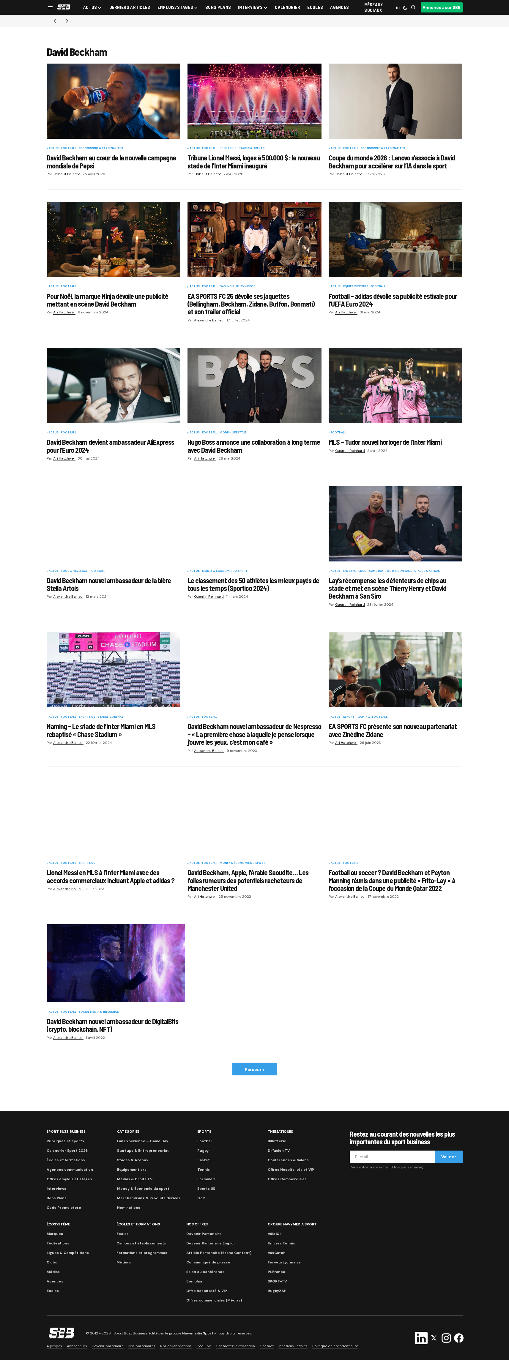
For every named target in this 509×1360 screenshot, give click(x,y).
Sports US (228, 148)
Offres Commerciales (287, 1179)
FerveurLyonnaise (284, 1262)
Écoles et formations (66, 1160)
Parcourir (254, 1069)
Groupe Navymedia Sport (292, 1224)
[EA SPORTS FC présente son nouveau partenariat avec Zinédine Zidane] (396, 670)
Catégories (128, 1131)
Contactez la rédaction (235, 1346)
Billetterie (277, 1141)
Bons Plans (57, 1198)
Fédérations (58, 1243)
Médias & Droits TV (134, 1179)
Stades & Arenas (251, 148)
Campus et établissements (141, 1243)
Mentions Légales (293, 1346)
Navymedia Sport (197, 1333)
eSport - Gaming (356, 717)
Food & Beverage (74, 571)
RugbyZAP (277, 1290)
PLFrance (276, 1271)
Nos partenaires (141, 1346)
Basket (203, 1160)
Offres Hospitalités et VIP (291, 1169)
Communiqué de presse (208, 1262)
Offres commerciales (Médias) (214, 1300)
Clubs (52, 1262)
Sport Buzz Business (66, 1131)
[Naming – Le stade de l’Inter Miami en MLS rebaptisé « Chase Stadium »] (114, 670)
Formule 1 (206, 1179)
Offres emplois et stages (69, 1179)
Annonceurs (77, 1346)
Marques (55, 1233)
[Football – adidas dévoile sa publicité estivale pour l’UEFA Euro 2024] (396, 239)
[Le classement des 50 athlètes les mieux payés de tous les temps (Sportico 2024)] (254, 523)
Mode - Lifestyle (233, 432)
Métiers (123, 1262)
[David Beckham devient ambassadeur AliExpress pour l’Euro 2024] (114, 385)
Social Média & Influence (99, 1012)
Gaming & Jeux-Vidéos (237, 286)
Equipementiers (355, 286)
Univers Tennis (281, 1243)
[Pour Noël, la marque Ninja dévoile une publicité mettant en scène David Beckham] (114, 239)
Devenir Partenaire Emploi (210, 1243)
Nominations (128, 1207)
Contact (267, 1346)
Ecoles (53, 1290)
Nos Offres (197, 1224)
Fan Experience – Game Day (142, 1141)
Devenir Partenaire (204, 1233)
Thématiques (280, 1131)
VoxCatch (277, 1252)
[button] (50, 7)
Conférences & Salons (288, 1160)
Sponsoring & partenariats (101, 148)
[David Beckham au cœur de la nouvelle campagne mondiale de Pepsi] (114, 101)
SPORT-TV (277, 1281)
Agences (55, 1281)
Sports (204, 1131)
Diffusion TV (279, 1150)
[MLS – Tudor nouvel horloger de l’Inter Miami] (396, 385)
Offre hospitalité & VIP (206, 1290)
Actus (54, 148)
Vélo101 (274, 1233)
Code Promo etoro (64, 1207)
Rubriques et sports (65, 1141)
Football (68, 148)
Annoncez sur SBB (442, 7)
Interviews (56, 1188)
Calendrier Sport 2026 (67, 1150)
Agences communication (70, 1169)
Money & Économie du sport (225, 571)
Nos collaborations (176, 1346)
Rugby (203, 1150)
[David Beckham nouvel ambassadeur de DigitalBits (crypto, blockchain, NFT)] (116, 963)
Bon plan (194, 1281)
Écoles (122, 1233)
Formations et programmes (141, 1252)
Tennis (203, 1169)
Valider (448, 1156)
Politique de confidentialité (335, 1346)
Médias (53, 1271)
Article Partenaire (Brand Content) (218, 1252)
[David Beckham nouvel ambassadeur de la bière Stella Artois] (114, 523)
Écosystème (58, 1224)
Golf (201, 1198)
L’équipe (203, 1346)
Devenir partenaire (108, 1346)
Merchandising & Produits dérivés (148, 1198)
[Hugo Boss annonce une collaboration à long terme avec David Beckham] (254, 385)
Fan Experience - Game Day (363, 571)
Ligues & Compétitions (68, 1252)
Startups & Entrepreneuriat (143, 1150)
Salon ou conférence (205, 1271)
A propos (54, 1346)
